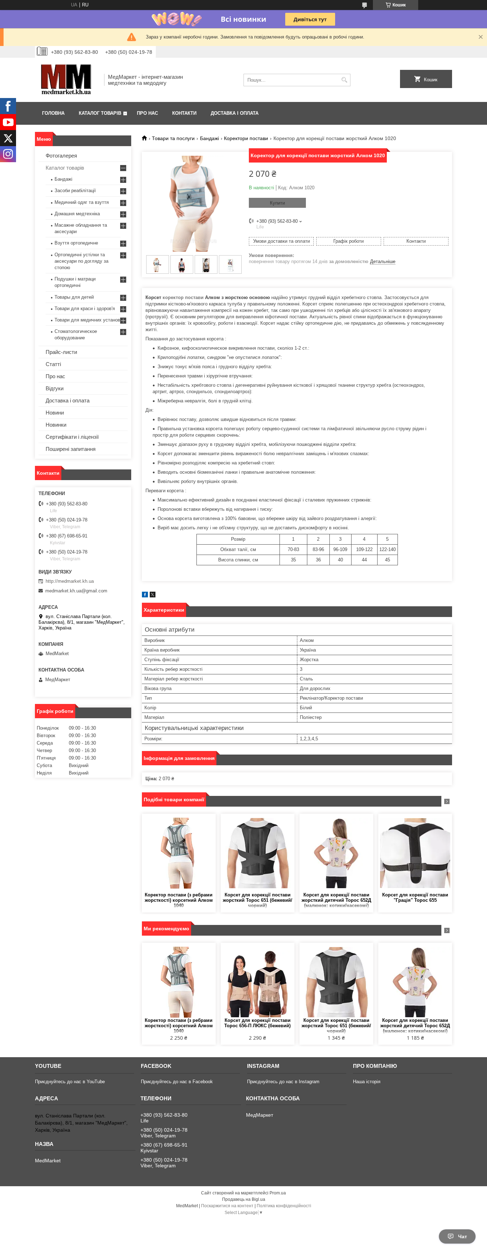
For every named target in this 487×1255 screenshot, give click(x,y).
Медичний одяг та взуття (82, 202)
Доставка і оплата (234, 113)
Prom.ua (278, 1192)
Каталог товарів (100, 113)
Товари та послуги (173, 138)
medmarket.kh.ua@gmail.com (76, 590)
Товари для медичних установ (87, 320)
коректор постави (183, 297)
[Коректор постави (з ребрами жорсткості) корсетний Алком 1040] (179, 853)
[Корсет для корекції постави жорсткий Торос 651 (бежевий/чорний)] (257, 853)
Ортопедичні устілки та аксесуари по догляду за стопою (81, 261)
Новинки (56, 425)
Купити (277, 203)
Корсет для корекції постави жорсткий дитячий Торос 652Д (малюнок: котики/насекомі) (336, 900)
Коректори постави (246, 138)
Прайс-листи (61, 352)
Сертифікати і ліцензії (72, 437)
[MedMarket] (67, 79)
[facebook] (145, 595)
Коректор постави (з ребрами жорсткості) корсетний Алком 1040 (179, 900)
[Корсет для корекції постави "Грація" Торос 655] (415, 853)
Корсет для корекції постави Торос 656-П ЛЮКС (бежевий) (257, 1023)
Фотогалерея (61, 156)
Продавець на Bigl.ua (243, 1199)
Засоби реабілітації (75, 190)
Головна (53, 113)
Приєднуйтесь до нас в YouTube (70, 1081)
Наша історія (366, 1081)
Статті (53, 364)
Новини (55, 413)
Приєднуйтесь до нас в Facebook (177, 1081)
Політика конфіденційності (284, 1205)
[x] (152, 595)
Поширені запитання (71, 449)
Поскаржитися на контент (227, 1205)
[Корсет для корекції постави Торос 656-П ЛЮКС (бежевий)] (257, 982)
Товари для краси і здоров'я (85, 308)
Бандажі (209, 138)
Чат (462, 1236)
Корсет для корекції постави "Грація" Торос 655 (415, 897)
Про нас (147, 113)
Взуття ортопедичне (76, 243)
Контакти (184, 113)
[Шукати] (344, 80)
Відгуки (54, 388)
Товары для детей (74, 297)
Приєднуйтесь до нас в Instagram (283, 1081)
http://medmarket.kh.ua (70, 581)
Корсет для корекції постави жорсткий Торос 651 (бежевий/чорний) (257, 900)
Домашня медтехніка (77, 213)
